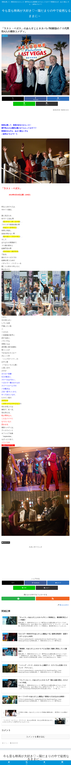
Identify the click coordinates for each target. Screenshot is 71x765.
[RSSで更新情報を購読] (53, 598)
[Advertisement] (35, 116)
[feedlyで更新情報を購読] (18, 598)
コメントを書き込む (35, 737)
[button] (47, 104)
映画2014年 (6, 542)
